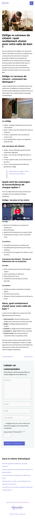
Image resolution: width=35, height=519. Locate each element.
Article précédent (7, 357)
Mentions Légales (14, 514)
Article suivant (29, 357)
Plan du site (22, 514)
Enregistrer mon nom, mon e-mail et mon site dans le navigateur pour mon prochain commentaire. (17, 426)
